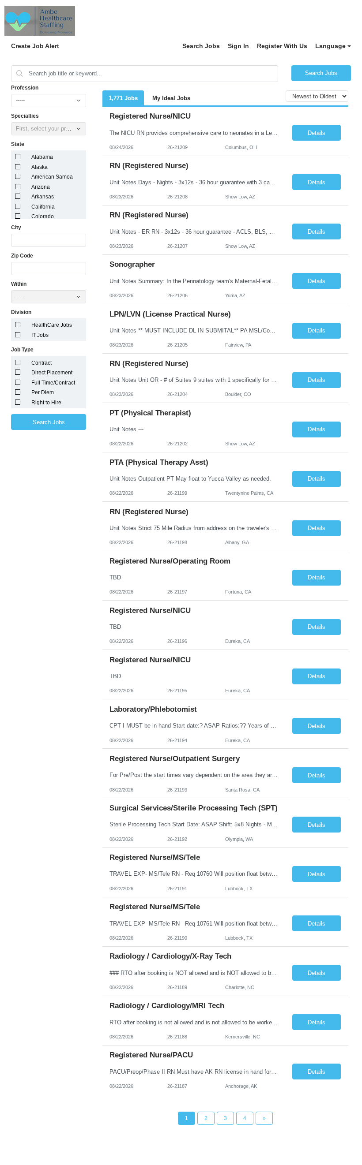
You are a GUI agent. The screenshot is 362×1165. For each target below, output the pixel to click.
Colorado (42, 216)
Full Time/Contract (53, 383)
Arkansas (42, 197)
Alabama (42, 157)
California (43, 207)
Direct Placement (51, 373)
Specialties (25, 116)
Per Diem (42, 392)
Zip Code (22, 256)
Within (18, 284)
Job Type (22, 350)
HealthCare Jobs (51, 325)
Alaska (39, 167)
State (17, 144)
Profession (24, 88)
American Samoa (52, 177)
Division (21, 312)
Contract (41, 363)
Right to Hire (46, 403)
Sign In (238, 45)
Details (316, 133)
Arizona (40, 187)
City (16, 227)
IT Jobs (40, 335)
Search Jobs (201, 45)
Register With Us (282, 45)
